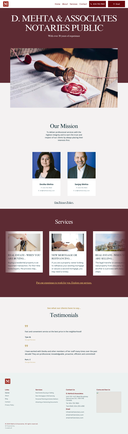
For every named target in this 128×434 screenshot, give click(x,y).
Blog (6, 399)
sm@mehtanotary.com (74, 418)
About (7, 396)
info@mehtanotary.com (75, 412)
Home (7, 392)
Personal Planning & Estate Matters (47, 399)
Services (64, 222)
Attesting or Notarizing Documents (47, 402)
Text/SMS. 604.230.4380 (75, 406)
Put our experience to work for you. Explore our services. (64, 282)
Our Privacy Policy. (64, 202)
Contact (7, 402)
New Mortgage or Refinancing (45, 396)
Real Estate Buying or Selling (45, 393)
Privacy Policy (9, 405)
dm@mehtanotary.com (75, 415)
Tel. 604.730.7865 (72, 403)
